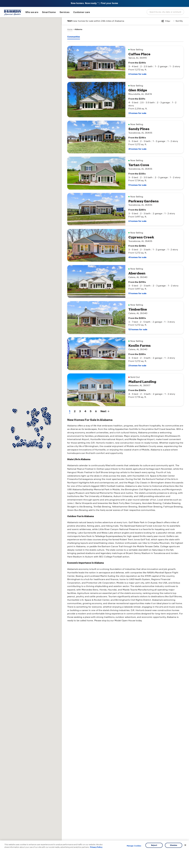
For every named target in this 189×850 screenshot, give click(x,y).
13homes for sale (137, 329)
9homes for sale (137, 185)
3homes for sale (137, 113)
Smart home (49, 12)
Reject (154, 845)
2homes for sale (137, 365)
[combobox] (165, 12)
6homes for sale (137, 74)
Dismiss (173, 845)
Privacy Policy (96, 847)
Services (64, 12)
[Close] (185, 845)
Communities (73, 37)
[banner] (94, 3)
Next (103, 411)
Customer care (81, 12)
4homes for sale (137, 148)
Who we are (31, 12)
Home (70, 29)
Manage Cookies (134, 846)
